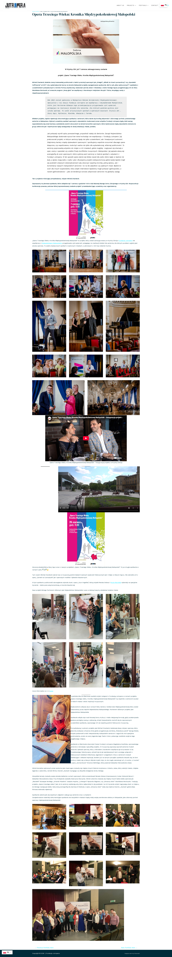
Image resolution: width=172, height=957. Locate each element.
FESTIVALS (143, 5)
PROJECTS (130, 5)
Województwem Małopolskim (52, 243)
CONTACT (154, 5)
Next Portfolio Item (129, 948)
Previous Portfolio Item (44, 948)
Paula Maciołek (116, 582)
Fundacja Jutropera (125, 240)
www (51, 691)
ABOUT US (120, 5)
